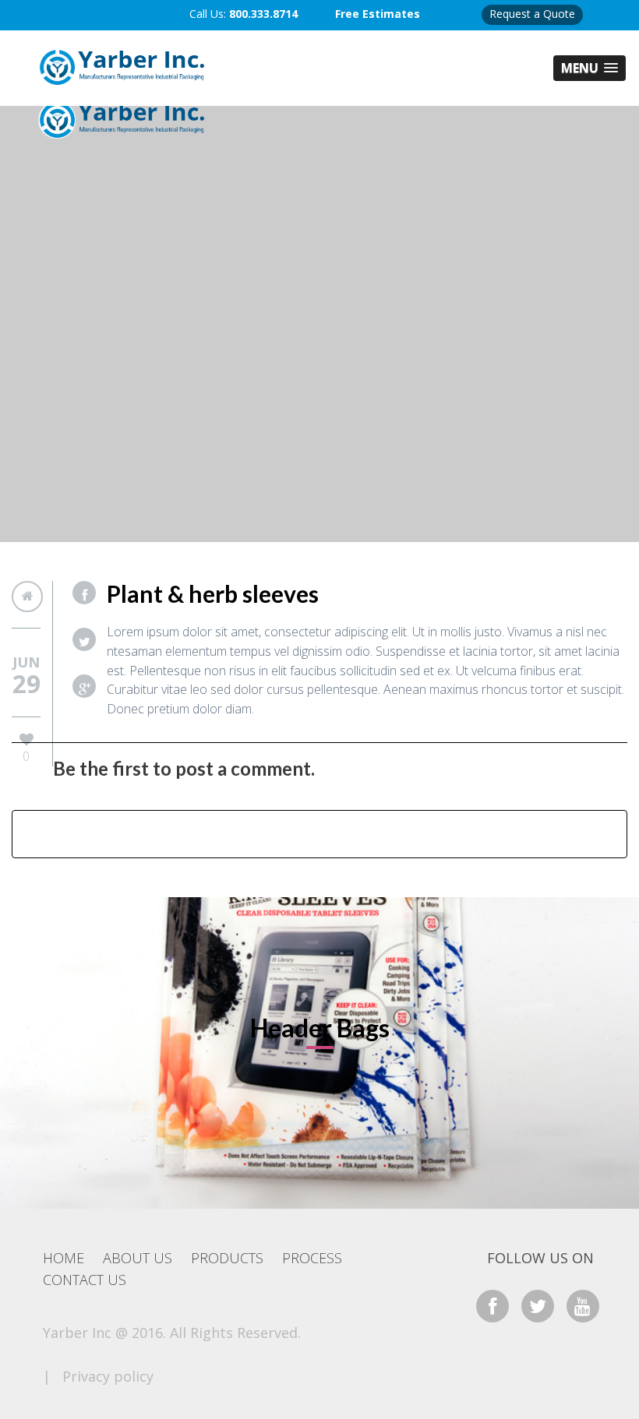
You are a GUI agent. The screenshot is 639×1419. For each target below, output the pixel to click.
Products (227, 1257)
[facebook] (492, 1306)
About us (137, 1257)
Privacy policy (108, 1376)
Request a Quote (532, 13)
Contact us (84, 1279)
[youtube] (582, 1306)
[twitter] (537, 1306)
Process (312, 1257)
